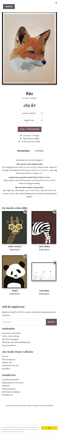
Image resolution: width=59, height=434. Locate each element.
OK (49, 428)
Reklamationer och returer (13, 382)
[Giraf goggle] (14, 227)
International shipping (11, 392)
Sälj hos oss (7, 362)
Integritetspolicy (9, 389)
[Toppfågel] (44, 271)
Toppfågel (44, 291)
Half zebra (44, 246)
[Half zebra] (44, 227)
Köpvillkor (6, 368)
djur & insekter (42, 170)
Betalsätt (6, 385)
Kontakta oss (7, 395)
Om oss (5, 356)
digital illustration (41, 177)
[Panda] (14, 271)
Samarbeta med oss (10, 365)
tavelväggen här (35, 173)
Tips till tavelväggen (10, 339)
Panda (15, 291)
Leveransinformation (10, 379)
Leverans (39, 151)
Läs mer (21, 431)
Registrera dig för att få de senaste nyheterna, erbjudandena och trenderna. (29, 313)
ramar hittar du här (32, 190)
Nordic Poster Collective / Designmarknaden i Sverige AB (35, 406)
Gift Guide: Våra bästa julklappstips (16, 342)
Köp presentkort (9, 345)
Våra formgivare (8, 359)
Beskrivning (23, 151)
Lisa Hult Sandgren (29, 98)
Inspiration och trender (11, 333)
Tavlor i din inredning (10, 336)
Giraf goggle (14, 246)
